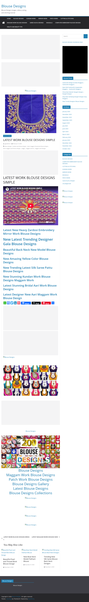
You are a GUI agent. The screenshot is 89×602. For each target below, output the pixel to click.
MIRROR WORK (42, 18)
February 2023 (66, 137)
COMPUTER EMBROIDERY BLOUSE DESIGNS (68, 22)
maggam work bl (30, 148)
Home (9, 18)
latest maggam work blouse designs (12, 148)
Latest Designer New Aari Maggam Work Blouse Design (30, 296)
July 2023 (65, 126)
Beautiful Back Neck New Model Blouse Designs (29, 251)
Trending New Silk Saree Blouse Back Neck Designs (51, 560)
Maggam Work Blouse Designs (30, 474)
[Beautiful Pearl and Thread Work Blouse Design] (10, 550)
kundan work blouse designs (19, 146)
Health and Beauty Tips (14, 27)
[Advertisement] (30, 47)
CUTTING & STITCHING (67, 18)
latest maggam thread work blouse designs (37, 146)
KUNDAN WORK (31, 18)
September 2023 (67, 120)
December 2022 (67, 143)
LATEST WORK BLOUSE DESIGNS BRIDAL (16, 538)
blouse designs (8, 146)
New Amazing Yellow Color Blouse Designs (25, 260)
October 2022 (66, 149)
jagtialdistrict (8, 143)
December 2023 (67, 114)
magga (23, 148)
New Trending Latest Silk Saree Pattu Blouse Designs (27, 269)
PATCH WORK (54, 18)
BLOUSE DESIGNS (18, 18)
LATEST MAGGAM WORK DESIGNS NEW (45, 537)
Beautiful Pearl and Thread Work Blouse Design (10, 561)
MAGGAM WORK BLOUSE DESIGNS (17, 22)
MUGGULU (49, 22)
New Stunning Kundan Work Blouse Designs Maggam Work (26, 278)
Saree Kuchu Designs (68, 181)
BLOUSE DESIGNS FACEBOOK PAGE (72, 42)
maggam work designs (40, 148)
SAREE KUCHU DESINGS (37, 22)
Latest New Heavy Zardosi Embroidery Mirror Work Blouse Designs (28, 231)
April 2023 (65, 131)
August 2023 (66, 123)
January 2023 (66, 140)
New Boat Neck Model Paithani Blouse (29, 559)
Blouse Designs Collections (30, 493)
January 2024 (66, 111)
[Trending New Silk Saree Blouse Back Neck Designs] (51, 550)
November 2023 (67, 117)
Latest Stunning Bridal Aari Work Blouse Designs (30, 287)
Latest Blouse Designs (30, 488)
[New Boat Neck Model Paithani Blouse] (30, 550)
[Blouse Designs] (3, 23)
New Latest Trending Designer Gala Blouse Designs (28, 241)
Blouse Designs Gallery (30, 483)
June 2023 (65, 129)
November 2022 (67, 146)
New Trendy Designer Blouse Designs (73, 101)
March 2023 (65, 134)
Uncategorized (66, 183)
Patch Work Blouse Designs (31, 479)
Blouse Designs (13, 6)
